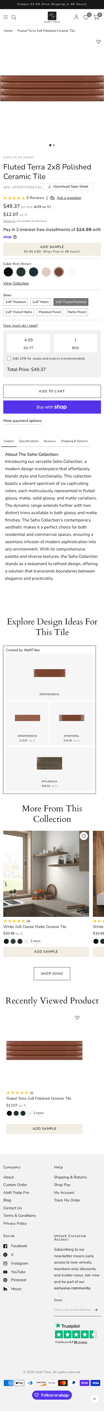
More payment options (22, 420)
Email (58, 1300)
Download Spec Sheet (70, 186)
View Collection (16, 283)
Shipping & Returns (70, 1177)
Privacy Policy (15, 1223)
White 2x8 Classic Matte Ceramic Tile (34, 926)
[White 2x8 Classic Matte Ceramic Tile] (46, 874)
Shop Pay (62, 1184)
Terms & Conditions (19, 1215)
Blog (7, 1200)
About (8, 1177)
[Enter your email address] (96, 1309)
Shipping (9, 221)
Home (8, 31)
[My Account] (76, 17)
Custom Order (15, 1184)
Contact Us (12, 1208)
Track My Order (67, 1200)
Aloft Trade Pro (16, 1192)
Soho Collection (42, 454)
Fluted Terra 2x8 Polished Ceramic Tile (38, 1098)
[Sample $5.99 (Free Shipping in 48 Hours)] (52, 4)
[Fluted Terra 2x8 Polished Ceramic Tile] (44, 1050)
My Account (64, 1192)
